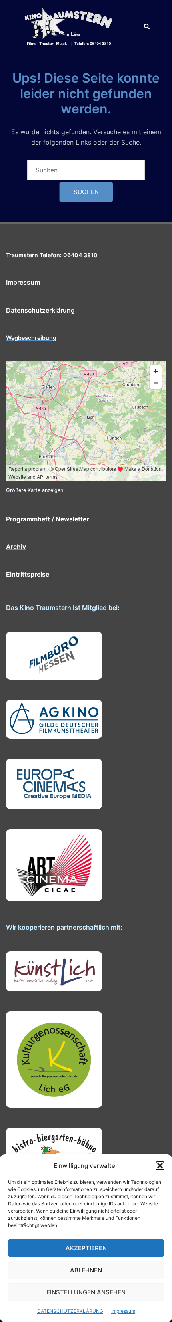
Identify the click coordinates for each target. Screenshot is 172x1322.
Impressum (123, 1311)
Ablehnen (86, 1270)
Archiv (16, 547)
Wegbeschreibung (31, 337)
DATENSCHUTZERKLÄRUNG (70, 1311)
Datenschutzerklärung (40, 310)
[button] (160, 1166)
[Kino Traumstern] (68, 26)
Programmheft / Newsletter (47, 519)
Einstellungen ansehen (86, 1292)
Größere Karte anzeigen (34, 490)
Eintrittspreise (27, 574)
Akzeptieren (86, 1248)
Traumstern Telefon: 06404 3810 (52, 255)
